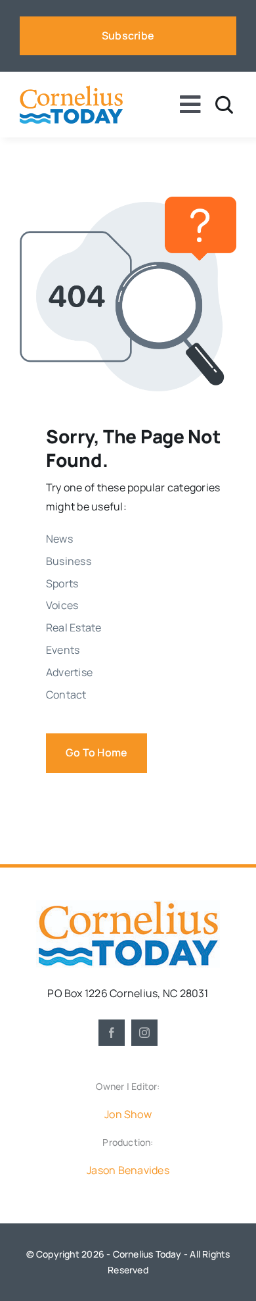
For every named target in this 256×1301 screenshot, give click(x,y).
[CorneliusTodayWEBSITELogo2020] (128, 905)
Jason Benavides (128, 1170)
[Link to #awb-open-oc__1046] (224, 105)
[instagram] (144, 1032)
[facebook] (111, 1032)
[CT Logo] (71, 91)
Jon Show (128, 1114)
